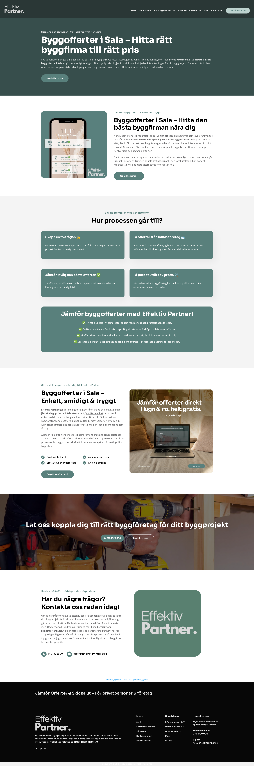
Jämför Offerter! (237, 10)
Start (133, 11)
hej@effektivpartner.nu (86, 742)
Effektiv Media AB (213, 11)
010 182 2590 (113, 538)
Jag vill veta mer (127, 176)
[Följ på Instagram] (40, 748)
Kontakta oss (54, 78)
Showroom (145, 11)
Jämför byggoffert (113, 679)
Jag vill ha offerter (56, 474)
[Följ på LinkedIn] (45, 748)
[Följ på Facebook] (36, 748)
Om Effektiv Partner (188, 11)
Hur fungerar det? (163, 11)
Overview (127, 679)
